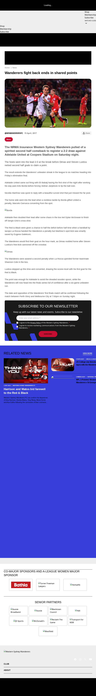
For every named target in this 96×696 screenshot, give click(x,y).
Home (7, 68)
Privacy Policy (35, 323)
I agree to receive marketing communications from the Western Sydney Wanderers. (47, 326)
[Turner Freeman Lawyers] (48, 585)
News (14, 68)
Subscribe (48, 334)
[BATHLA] (20, 585)
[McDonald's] (38, 621)
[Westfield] (48, 631)
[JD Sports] (18, 621)
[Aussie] (38, 610)
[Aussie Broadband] (18, 610)
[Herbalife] (75, 585)
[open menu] (2, 22)
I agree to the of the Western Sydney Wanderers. (44, 323)
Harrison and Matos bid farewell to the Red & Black (25, 390)
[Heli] (77, 610)
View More (87, 353)
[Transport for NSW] (77, 621)
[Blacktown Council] (58, 610)
